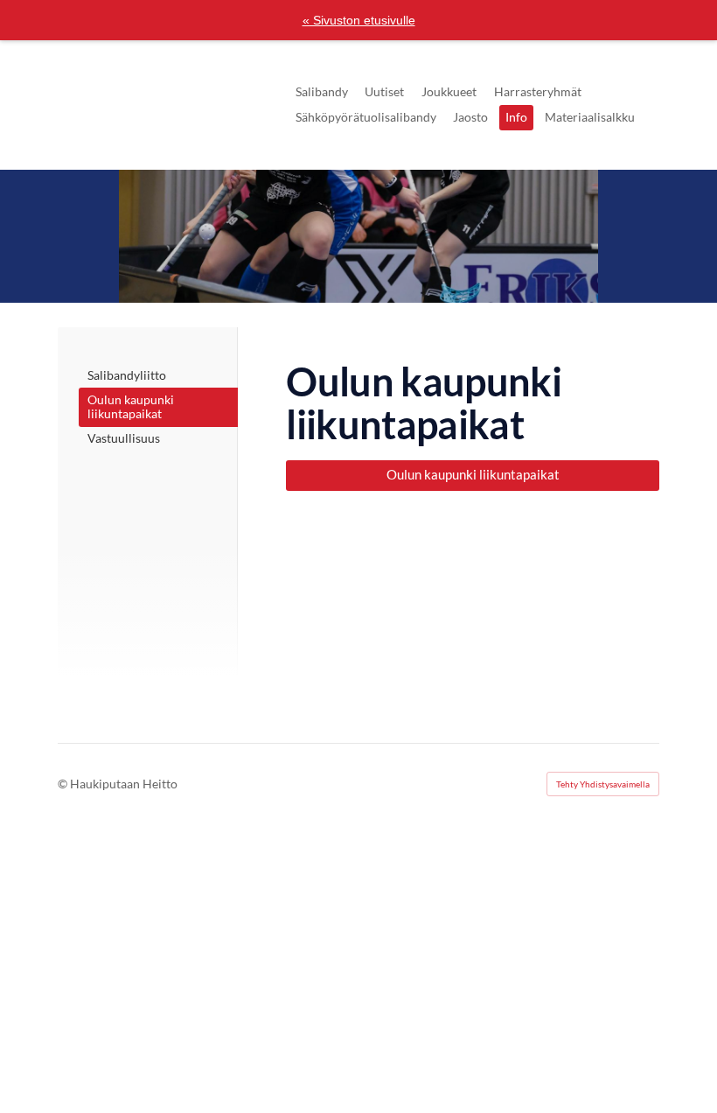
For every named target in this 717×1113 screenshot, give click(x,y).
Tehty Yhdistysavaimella (603, 784)
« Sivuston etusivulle (359, 20)
